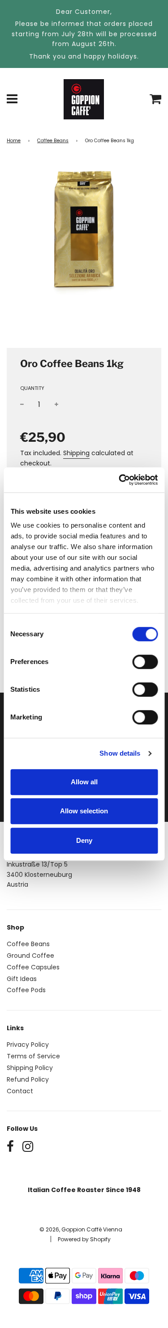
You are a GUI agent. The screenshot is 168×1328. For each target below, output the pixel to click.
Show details (119, 753)
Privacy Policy (28, 1044)
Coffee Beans (53, 140)
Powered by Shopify (84, 1239)
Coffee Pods (26, 989)
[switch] (145, 662)
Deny (84, 840)
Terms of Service (33, 1056)
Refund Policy (28, 1079)
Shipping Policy (30, 1067)
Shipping (76, 452)
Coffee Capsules (33, 967)
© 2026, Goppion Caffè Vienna (80, 1229)
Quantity (32, 388)
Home (14, 140)
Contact (20, 1091)
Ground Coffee (30, 955)
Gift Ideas (22, 978)
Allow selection (84, 811)
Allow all (84, 782)
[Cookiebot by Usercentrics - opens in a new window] (120, 480)
